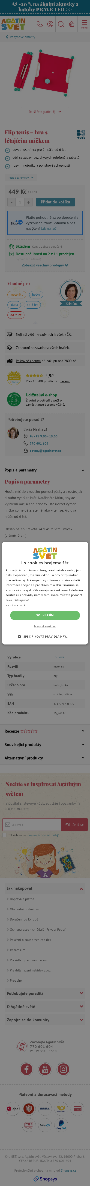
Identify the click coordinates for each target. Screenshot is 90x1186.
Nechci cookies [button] (45, 626)
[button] (45, 636)
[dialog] (45, 593)
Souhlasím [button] (45, 615)
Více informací (15, 605)
